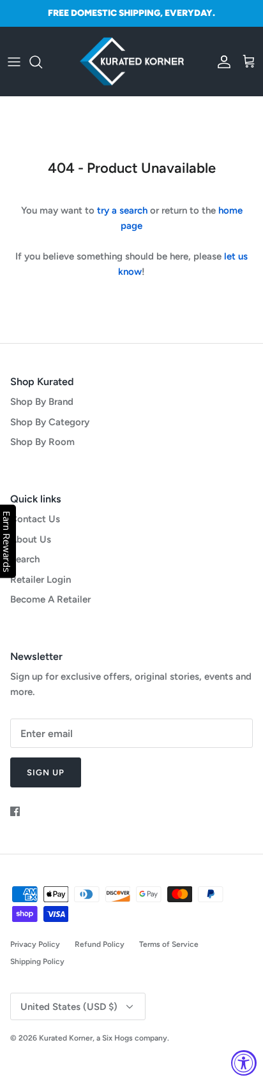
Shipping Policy (37, 961)
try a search (122, 210)
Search (25, 559)
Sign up (45, 772)
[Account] (221, 62)
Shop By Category (49, 422)
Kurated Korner (66, 1038)
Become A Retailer (50, 599)
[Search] (42, 62)
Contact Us (35, 519)
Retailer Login (40, 579)
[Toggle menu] (14, 62)
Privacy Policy (35, 944)
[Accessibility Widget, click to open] (244, 1063)
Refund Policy (99, 944)
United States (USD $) (68, 1007)
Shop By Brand (41, 401)
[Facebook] (15, 811)
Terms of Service (169, 944)
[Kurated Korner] (131, 62)
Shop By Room (42, 442)
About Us (30, 539)
